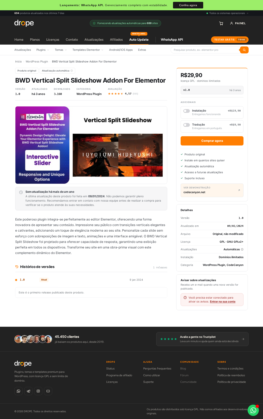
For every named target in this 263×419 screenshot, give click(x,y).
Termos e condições (230, 368)
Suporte (148, 382)
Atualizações (93, 40)
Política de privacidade (231, 382)
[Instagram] (38, 391)
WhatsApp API (172, 40)
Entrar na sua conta (222, 301)
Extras (142, 50)
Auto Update (139, 38)
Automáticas (232, 249)
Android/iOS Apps (121, 50)
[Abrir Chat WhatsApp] (253, 410)
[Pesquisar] (244, 49)
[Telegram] (28, 391)
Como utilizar (151, 375)
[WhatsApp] (18, 391)
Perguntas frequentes (157, 368)
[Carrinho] (221, 23)
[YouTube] (48, 391)
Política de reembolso (231, 375)
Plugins (41, 50)
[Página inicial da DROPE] (24, 23)
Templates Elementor (86, 50)
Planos (35, 40)
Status (110, 368)
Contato (72, 40)
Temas (59, 50)
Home (18, 40)
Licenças (52, 40)
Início (18, 61)
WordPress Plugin (37, 61)
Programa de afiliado (119, 375)
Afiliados (116, 40)
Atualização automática (56, 70)
